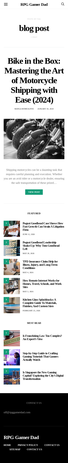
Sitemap (14, 449)
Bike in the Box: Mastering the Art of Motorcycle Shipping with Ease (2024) (33, 80)
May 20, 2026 (28, 253)
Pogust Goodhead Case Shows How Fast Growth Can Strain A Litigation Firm (43, 226)
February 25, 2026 (31, 311)
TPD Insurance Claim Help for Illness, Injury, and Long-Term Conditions (40, 264)
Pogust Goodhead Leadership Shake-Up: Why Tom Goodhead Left (41, 245)
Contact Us (52, 445)
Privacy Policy (28, 445)
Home (7, 445)
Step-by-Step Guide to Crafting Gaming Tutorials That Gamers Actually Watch (40, 356)
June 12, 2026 (29, 234)
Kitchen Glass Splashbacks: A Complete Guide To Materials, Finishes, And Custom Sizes (40, 303)
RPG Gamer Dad (34, 4)
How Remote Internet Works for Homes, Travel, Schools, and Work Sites (42, 284)
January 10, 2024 (45, 109)
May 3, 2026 (28, 292)
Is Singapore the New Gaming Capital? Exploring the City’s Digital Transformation (43, 375)
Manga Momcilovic (24, 109)
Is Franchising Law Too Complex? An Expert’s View (42, 337)
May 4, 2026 (28, 272)
